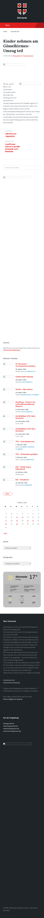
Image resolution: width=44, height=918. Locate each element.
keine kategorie (28, 56)
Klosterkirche (26, 485)
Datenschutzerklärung (11, 683)
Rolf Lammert (17, 56)
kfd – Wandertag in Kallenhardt (23, 468)
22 (33, 520)
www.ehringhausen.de (11, 728)
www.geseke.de (8, 723)
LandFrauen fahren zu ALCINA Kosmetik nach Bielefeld (12, 148)
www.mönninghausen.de (12, 731)
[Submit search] (38, 167)
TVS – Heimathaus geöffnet (26, 454)
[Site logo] (22, 14)
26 (17, 524)
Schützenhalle (26, 382)
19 (17, 520)
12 (17, 517)
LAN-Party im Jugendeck (10, 134)
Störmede (22, 17)
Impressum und (9, 680)
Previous (8, 131)
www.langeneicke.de (10, 726)
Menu (7, 25)
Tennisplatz (30, 371)
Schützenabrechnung (24, 377)
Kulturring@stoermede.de (12, 699)
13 (22, 517)
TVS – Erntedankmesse (25, 441)
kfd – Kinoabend (22, 480)
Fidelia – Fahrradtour (24, 389)
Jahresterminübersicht (11, 350)
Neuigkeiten (15, 31)
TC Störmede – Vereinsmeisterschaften (25, 365)
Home (5, 31)
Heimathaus (30, 460)
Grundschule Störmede (30, 395)
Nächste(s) (9, 141)
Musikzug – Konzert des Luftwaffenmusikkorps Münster (25, 404)
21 (28, 520)
